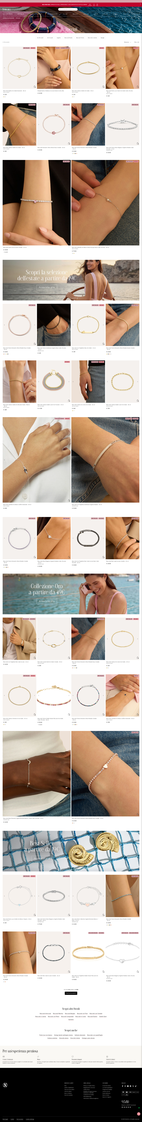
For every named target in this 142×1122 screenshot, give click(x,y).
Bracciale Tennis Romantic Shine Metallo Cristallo (84, 148)
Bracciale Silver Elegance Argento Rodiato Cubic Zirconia (52, 562)
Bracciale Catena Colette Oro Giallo (83, 90)
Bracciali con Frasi (82, 1013)
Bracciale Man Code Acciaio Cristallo (117, 561)
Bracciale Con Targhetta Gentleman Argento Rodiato (87, 504)
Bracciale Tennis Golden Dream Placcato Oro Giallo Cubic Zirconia (50, 719)
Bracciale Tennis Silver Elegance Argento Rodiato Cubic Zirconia (120, 148)
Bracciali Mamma (58, 1013)
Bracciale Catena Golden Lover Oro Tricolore (51, 404)
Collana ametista (52, 1038)
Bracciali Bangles (70, 1013)
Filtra (135, 42)
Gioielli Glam (103, 1016)
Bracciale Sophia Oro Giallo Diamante (14, 90)
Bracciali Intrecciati (45, 1013)
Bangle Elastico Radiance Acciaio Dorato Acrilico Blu (51, 90)
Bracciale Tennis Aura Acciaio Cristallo (15, 247)
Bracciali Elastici (92, 1016)
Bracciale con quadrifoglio (95, 1035)
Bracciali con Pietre (53, 1016)
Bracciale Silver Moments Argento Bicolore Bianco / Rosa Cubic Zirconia (23, 818)
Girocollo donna (63, 1038)
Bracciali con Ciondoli (96, 1013)
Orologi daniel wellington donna (63, 1035)
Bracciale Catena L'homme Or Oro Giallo (15, 718)
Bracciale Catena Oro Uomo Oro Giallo (83, 404)
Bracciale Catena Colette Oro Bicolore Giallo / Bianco (16, 405)
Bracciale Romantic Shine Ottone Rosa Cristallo (51, 147)
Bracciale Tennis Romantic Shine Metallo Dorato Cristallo (120, 348)
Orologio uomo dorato (88, 1038)
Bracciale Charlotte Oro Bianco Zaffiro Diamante (17, 504)
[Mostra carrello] (138, 9)
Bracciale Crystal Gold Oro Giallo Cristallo (50, 661)
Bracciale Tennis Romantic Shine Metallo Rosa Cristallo (17, 348)
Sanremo (71, 1019)
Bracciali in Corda (81, 1016)
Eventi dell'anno (106, 1093)
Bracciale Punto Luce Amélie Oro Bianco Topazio (17, 919)
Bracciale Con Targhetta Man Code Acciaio (15, 661)
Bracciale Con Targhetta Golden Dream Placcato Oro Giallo (85, 976)
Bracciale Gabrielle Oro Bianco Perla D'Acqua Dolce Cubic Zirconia (90, 247)
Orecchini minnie (75, 1038)
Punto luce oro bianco (45, 1035)
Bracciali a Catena (40, 1016)
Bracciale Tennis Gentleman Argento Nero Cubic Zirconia (52, 348)
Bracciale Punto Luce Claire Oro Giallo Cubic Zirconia (119, 91)
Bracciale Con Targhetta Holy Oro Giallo (84, 348)
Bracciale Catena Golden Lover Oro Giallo (118, 404)
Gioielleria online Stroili (8, 18)
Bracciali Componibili (67, 1016)
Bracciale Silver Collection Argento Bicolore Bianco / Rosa (85, 920)
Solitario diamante (80, 1035)
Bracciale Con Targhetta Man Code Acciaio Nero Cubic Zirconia (85, 562)
